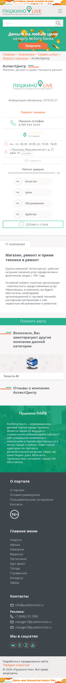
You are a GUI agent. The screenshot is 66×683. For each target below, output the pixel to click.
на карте (26, 153)
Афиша (15, 545)
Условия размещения (25, 495)
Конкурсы (16, 578)
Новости (16, 540)
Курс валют (17, 564)
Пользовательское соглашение (31, 500)
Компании (17, 549)
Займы (14, 583)
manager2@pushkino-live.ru (33, 627)
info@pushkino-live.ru (29, 605)
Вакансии (16, 554)
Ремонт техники (33, 112)
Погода (15, 568)
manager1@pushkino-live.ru (33, 622)
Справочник (18, 573)
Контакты (16, 504)
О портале (17, 490)
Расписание (18, 559)
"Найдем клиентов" (16, 665)
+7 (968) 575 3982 (26, 616)
